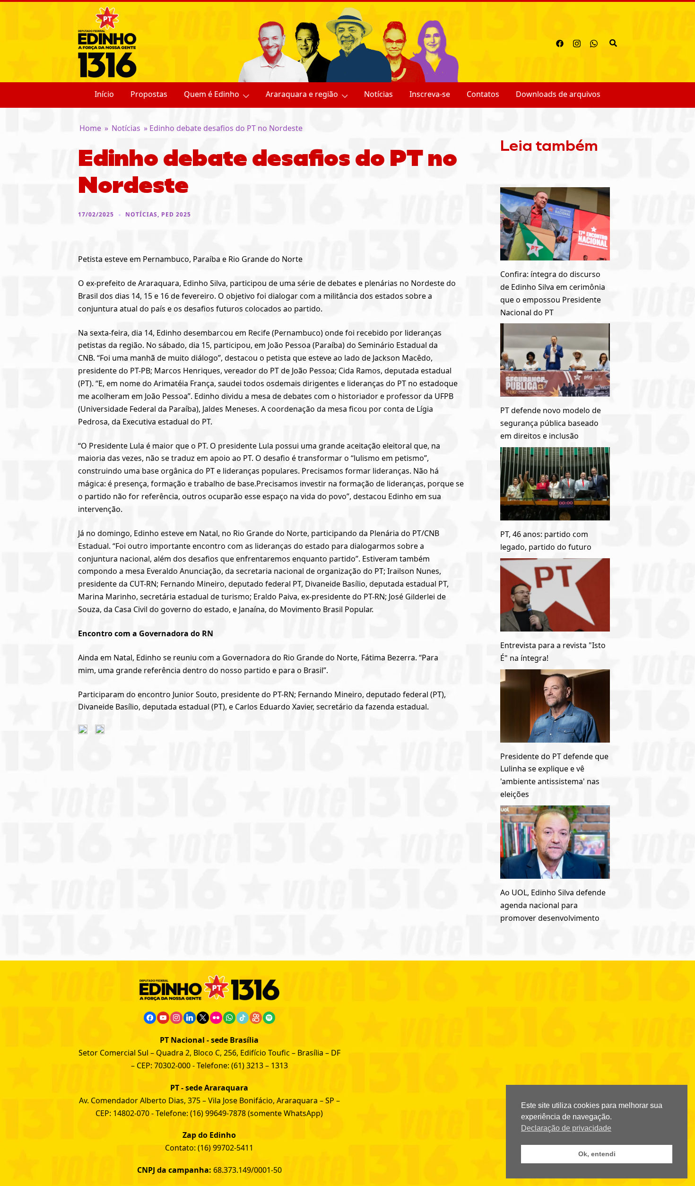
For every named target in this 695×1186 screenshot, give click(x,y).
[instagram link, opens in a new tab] (577, 42)
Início (104, 94)
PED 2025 (176, 214)
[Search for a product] (613, 42)
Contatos (483, 94)
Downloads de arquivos (558, 94)
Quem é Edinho (211, 94)
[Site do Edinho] (107, 41)
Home (90, 128)
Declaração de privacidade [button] (566, 1128)
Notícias (378, 94)
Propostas (148, 94)
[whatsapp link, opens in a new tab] (594, 42)
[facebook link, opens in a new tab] (560, 42)
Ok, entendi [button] (597, 1154)
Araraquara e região (302, 94)
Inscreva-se (429, 94)
